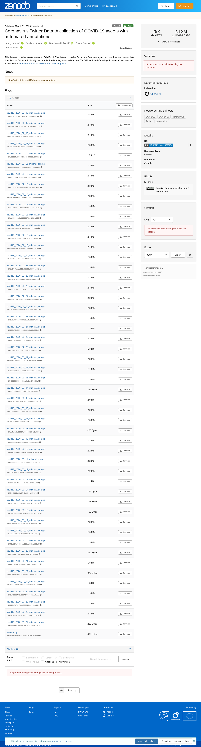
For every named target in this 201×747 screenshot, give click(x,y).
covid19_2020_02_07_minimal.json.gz (26, 123)
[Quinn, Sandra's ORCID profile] (93, 43)
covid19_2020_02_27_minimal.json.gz (26, 326)
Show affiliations (126, 48)
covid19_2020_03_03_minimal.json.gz (26, 377)
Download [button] (126, 114)
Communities (91, 6)
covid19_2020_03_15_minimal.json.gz (26, 500)
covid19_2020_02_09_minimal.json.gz (26, 143)
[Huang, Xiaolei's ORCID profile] (22, 43)
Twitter (149, 121)
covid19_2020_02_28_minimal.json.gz (26, 337)
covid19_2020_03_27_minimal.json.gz (26, 622)
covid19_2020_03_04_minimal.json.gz (26, 388)
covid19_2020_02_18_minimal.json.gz (26, 235)
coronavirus (178, 116)
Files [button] (13, 98)
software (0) (69, 657)
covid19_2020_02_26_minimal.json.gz (26, 316)
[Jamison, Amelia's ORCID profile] (45, 43)
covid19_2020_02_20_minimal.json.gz (26, 255)
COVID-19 (164, 116)
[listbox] (162, 220)
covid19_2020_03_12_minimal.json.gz (26, 469)
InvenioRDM (45, 745)
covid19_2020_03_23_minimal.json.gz (26, 581)
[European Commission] (189, 720)
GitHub (109, 712)
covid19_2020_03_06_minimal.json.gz (26, 408)
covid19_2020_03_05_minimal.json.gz (26, 398)
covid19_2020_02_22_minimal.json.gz (26, 276)
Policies (8, 715)
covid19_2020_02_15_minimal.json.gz (26, 204)
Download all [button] (125, 105)
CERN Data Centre (26, 745)
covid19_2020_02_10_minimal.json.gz (26, 153)
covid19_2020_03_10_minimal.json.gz (26, 449)
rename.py (12, 632)
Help (56, 712)
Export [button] (178, 255)
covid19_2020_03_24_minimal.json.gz (26, 591)
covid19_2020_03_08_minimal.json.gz (26, 428)
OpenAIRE (155, 93)
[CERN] (164, 720)
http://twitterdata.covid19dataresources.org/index (43, 63)
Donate (110, 715)
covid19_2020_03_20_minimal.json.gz (26, 551)
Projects (9, 726)
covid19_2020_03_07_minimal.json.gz (26, 418)
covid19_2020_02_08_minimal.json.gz (26, 133)
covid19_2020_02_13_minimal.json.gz (26, 184)
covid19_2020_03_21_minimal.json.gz (26, 561)
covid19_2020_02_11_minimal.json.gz (26, 164)
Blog (31, 712)
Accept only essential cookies (175, 741)
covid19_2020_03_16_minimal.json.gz (26, 510)
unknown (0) (32, 662)
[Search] (77, 6)
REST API (83, 712)
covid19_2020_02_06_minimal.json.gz (26, 113)
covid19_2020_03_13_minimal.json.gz (26, 479)
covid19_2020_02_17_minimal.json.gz (26, 225)
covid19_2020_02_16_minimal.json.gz (26, 214)
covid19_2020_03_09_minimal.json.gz (26, 439)
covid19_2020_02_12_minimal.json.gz (26, 174)
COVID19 (150, 116)
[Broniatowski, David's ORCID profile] (71, 43)
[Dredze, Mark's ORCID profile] (21, 47)
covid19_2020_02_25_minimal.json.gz (26, 306)
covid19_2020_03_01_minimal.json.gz (26, 357)
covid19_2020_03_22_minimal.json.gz (26, 571)
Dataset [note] (117, 26)
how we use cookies (61, 741)
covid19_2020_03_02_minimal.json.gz (26, 367)
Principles (9, 722)
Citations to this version (57, 662)
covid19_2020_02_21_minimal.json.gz (26, 265)
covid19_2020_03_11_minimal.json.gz (26, 459)
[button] (168, 189)
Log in (167, 6)
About (8, 712)
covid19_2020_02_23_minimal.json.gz (26, 286)
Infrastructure (11, 719)
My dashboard (109, 6)
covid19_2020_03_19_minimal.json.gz (26, 540)
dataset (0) (51, 657)
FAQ (56, 715)
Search (125, 659)
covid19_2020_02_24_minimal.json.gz (26, 296)
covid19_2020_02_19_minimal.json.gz (26, 245)
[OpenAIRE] (175, 720)
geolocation (161, 121)
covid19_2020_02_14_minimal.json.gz (26, 194)
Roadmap (9, 729)
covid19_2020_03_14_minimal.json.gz (26, 489)
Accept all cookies (146, 741)
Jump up (72, 690)
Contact (8, 733)
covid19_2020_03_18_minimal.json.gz (26, 530)
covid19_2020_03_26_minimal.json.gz (26, 612)
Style (146, 219)
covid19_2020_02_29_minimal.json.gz (26, 347)
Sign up (186, 6)
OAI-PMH (83, 715)
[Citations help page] (17, 649)
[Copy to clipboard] (190, 145)
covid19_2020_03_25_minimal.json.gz (26, 601)
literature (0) (32, 657)
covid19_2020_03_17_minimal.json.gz (26, 520)
